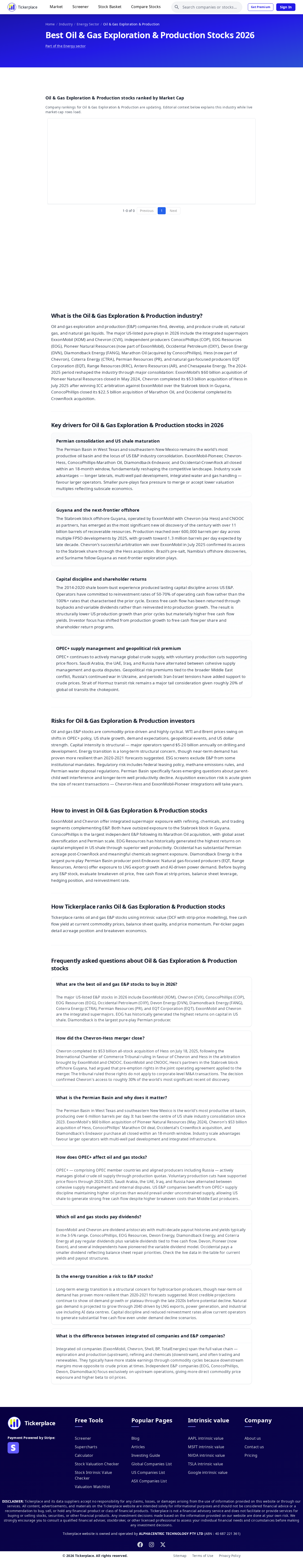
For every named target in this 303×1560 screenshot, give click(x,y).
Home (50, 24)
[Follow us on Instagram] (151, 1544)
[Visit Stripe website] (13, 1447)
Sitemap (180, 1555)
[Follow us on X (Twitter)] (163, 1544)
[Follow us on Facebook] (140, 1544)
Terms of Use (202, 1555)
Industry (66, 24)
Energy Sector (88, 24)
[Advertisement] (151, 80)
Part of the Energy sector (65, 46)
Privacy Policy (230, 1555)
